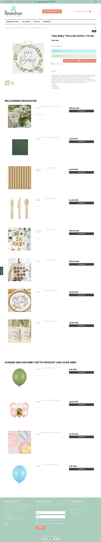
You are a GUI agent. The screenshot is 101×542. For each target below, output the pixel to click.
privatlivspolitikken (59, 523)
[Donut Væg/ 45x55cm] (19, 273)
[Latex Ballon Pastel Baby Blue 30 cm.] (19, 477)
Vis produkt (81, 111)
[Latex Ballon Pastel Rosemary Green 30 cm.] (19, 381)
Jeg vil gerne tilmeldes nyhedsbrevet (51, 520)
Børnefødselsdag (12, 21)
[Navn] (50, 512)
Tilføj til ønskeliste (57, 64)
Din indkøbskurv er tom (81, 11)
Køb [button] (79, 60)
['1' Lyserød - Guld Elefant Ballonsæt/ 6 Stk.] (19, 413)
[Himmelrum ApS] (14, 11)
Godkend (41, 527)
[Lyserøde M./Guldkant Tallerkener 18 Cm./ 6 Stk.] (19, 445)
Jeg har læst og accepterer (51, 523)
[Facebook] (1, 269)
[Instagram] (1, 273)
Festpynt (37, 21)
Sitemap (7, 521)
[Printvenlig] (95, 27)
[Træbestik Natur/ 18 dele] (19, 211)
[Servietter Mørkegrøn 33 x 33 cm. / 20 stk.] (19, 150)
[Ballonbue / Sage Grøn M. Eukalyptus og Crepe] (19, 119)
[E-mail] (50, 516)
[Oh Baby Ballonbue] (19, 242)
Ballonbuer (26, 21)
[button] (93, 31)
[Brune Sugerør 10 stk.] (19, 181)
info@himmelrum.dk (13, 516)
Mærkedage (47, 21)
